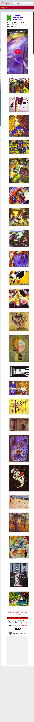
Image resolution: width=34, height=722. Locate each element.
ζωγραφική (23, 625)
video (17, 625)
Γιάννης (24, 623)
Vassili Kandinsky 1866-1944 (18, 17)
